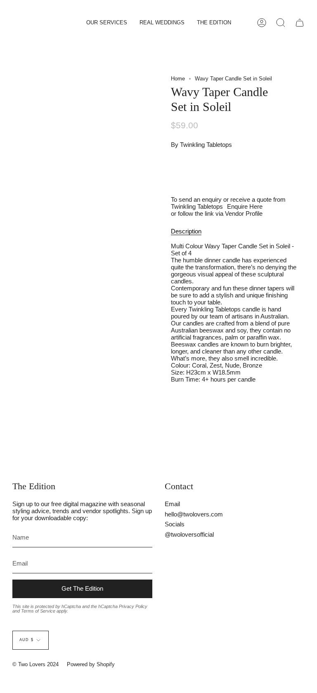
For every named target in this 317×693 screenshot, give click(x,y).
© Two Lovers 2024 (35, 664)
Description (186, 231)
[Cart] (299, 22)
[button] (106, 22)
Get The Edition (82, 588)
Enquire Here (245, 206)
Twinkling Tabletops (206, 144)
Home (178, 78)
